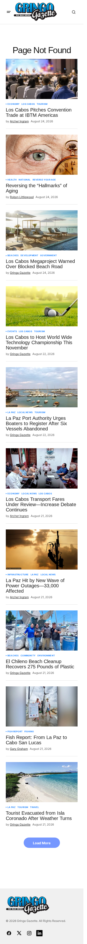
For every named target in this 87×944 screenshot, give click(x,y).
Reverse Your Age (44, 180)
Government (48, 255)
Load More (42, 843)
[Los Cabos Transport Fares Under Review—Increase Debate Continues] (42, 468)
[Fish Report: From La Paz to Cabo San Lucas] (42, 706)
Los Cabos (28, 104)
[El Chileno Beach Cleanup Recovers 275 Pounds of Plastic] (42, 630)
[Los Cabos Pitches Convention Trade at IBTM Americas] (42, 79)
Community (28, 655)
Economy (13, 104)
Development (29, 255)
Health (12, 180)
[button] (9, 12)
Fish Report (14, 731)
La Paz (11, 412)
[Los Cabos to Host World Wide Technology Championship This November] (42, 306)
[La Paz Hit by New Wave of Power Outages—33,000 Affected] (42, 549)
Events (12, 331)
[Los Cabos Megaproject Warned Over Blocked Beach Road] (42, 230)
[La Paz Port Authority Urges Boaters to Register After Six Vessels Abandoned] (42, 387)
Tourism (42, 104)
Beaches (13, 255)
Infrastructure (18, 574)
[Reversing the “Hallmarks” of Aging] (42, 155)
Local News (25, 412)
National (24, 180)
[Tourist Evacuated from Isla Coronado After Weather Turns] (42, 782)
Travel (34, 807)
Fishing (29, 731)
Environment (46, 655)
